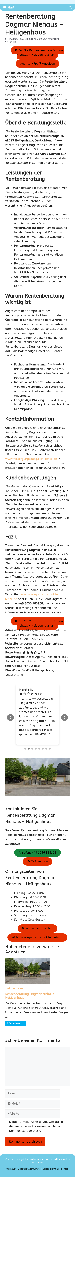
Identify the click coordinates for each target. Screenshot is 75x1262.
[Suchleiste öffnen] (70, 7)
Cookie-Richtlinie (51, 1169)
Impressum (11, 1169)
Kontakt (65, 1169)
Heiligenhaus (14, 988)
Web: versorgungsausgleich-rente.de (37, 937)
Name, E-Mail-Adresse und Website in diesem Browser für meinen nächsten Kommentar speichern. (36, 1126)
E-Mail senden (37, 861)
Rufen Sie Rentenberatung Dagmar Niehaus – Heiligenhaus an (39, 52)
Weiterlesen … (15, 1023)
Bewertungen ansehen (37, 928)
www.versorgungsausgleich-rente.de (31, 459)
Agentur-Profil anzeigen (37, 63)
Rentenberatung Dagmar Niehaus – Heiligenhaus (31, 995)
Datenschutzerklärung (29, 1169)
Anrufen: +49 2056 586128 (37, 852)
